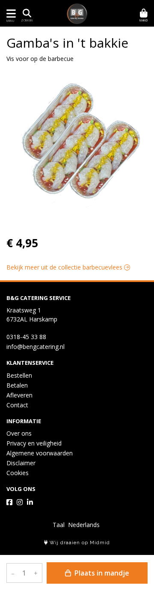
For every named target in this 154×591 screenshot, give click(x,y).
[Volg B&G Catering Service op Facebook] (9, 502)
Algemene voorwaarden (39, 453)
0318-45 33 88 (26, 337)
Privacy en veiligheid (34, 443)
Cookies (17, 473)
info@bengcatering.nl (35, 346)
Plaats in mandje (101, 573)
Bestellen (19, 375)
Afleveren (19, 395)
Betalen (17, 385)
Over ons (19, 433)
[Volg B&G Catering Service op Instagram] (20, 502)
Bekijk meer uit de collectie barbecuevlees (65, 267)
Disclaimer (21, 463)
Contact (17, 405)
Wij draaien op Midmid (79, 543)
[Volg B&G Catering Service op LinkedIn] (30, 502)
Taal (59, 525)
